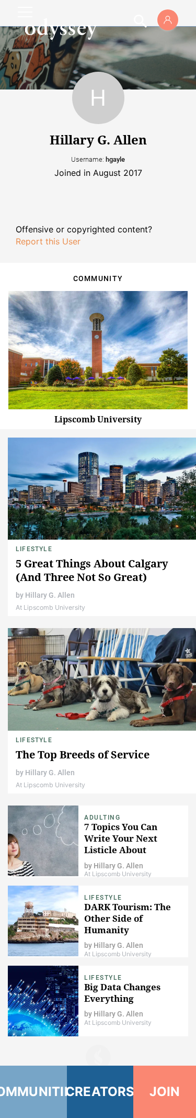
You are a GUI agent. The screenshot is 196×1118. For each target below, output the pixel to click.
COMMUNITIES (33, 1091)
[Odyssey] (60, 29)
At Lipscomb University (50, 607)
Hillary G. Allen (50, 595)
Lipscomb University (98, 419)
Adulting (102, 817)
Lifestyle (34, 549)
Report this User (48, 241)
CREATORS (100, 1091)
